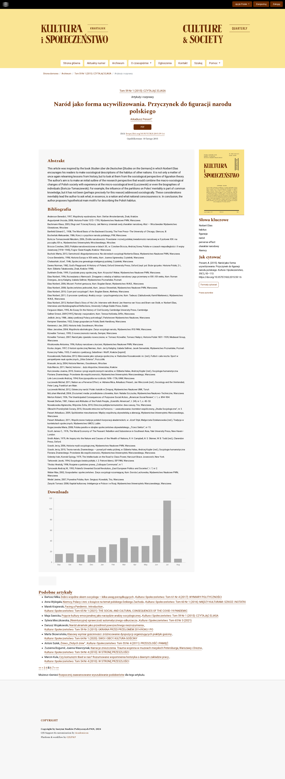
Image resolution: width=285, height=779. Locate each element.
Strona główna (71, 63)
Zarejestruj (261, 4)
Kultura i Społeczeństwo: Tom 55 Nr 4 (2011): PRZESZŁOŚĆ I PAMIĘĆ (127, 643)
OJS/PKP (71, 737)
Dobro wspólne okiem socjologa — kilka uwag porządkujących (97, 596)
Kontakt (182, 63)
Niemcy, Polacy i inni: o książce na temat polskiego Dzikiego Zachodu (103, 601)
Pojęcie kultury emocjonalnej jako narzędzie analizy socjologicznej (101, 615)
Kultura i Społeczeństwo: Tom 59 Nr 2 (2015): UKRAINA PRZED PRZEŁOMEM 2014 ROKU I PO (99, 629)
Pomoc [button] (213, 63)
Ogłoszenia (165, 63)
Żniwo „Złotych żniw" (72, 643)
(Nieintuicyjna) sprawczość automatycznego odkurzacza (103, 620)
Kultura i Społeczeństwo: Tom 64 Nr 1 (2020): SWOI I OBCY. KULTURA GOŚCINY (91, 638)
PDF (142, 127)
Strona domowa (50, 73)
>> (57, 667)
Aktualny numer (96, 63)
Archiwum (118, 63)
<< (40, 667)
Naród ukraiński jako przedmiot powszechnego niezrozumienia (106, 625)
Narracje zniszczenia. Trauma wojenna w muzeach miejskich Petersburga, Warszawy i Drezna (146, 648)
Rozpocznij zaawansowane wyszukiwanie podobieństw (91, 674)
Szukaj (198, 63)
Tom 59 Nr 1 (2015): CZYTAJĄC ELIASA (93, 73)
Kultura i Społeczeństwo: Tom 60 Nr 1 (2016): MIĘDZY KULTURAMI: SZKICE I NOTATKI (195, 601)
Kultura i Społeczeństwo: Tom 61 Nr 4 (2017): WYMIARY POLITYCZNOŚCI (178, 596)
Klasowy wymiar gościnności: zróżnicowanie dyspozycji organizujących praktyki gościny (119, 634)
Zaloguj (276, 4)
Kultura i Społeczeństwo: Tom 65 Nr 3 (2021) (165, 620)
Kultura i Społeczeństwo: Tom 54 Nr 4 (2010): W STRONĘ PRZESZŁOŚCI (87, 652)
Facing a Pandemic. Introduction (84, 606)
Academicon (81, 733)
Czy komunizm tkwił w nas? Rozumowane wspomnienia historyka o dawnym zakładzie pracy (114, 657)
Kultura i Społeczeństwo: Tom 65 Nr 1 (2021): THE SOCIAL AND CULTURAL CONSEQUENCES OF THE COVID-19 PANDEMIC (116, 610)
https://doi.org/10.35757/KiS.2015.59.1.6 (145, 133)
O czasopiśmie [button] (140, 63)
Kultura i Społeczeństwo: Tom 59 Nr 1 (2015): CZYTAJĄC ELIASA (180, 615)
